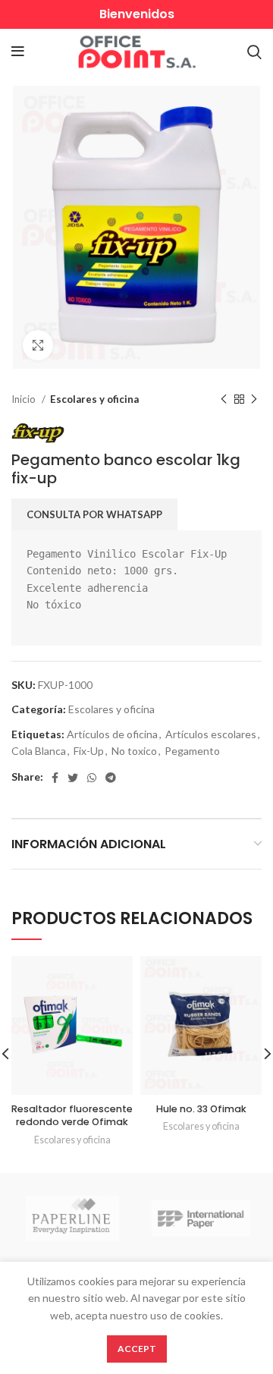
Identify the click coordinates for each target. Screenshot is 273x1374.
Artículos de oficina (112, 734)
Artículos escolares (210, 734)
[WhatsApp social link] (92, 778)
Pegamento (192, 750)
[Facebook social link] (55, 778)
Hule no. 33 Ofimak (201, 1108)
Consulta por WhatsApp (94, 514)
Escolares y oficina (94, 399)
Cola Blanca (38, 750)
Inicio (24, 399)
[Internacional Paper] (200, 1218)
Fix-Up (89, 750)
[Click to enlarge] (38, 345)
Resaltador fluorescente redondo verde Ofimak (72, 1115)
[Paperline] (72, 1218)
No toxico (134, 750)
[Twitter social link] (73, 778)
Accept (137, 1348)
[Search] (254, 51)
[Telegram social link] (111, 778)
